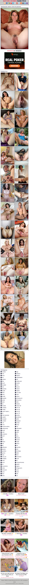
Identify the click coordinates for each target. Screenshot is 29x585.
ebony (3, 430)
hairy (3, 454)
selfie (17, 432)
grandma (4, 451)
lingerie (18, 375)
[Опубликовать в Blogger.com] (5, 3)
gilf (2, 445)
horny (3, 462)
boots (3, 402)
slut (17, 445)
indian (3, 468)
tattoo (17, 453)
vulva (17, 469)
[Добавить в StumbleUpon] (21, 3)
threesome (18, 456)
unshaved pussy (20, 462)
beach (3, 383)
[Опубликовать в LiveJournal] (15, 3)
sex (17, 434)
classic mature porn (6, 411)
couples (4, 417)
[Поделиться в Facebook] (7, 3)
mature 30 (18, 405)
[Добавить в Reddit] (19, 3)
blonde (3, 396)
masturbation (19, 377)
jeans (3, 471)
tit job (17, 458)
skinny (17, 443)
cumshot (4, 420)
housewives (5, 466)
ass (3, 377)
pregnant (18, 420)
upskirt (17, 464)
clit (2, 413)
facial (3, 436)
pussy (17, 424)
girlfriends (4, 447)
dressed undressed (6, 426)
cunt (3, 422)
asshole (4, 379)
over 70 (18, 413)
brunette (4, 405)
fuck (3, 443)
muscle (18, 386)
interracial (4, 469)
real (17, 426)
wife (17, 473)
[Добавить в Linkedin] (13, 3)
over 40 (18, 407)
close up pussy (5, 415)
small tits (18, 447)
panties (18, 415)
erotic (3, 432)
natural (17, 388)
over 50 (18, 409)
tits (17, 460)
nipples (18, 390)
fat (2, 437)
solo (17, 449)
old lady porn (19, 398)
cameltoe (4, 407)
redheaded (18, 428)
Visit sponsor (18, 50)
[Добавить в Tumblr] (23, 3)
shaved (18, 437)
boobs (3, 400)
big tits (3, 390)
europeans (4, 434)
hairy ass (4, 456)
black (3, 394)
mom (17, 385)
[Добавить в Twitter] (25, 3)
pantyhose (18, 417)
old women (18, 400)
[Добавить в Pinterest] (17, 3)
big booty (4, 388)
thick (17, 454)
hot (2, 464)
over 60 (18, 411)
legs (17, 371)
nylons (17, 396)
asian (3, 375)
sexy (17, 436)
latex (3, 473)
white (17, 471)
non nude (18, 392)
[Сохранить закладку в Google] (9, 3)
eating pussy (5, 428)
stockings (18, 451)
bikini (3, 392)
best (3, 386)
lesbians (18, 373)
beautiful (4, 385)
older (17, 402)
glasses (4, 449)
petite (17, 419)
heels (3, 460)
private (17, 422)
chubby (3, 409)
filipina (3, 441)
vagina (17, 466)
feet (3, 439)
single (17, 441)
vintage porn (19, 468)
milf (17, 379)
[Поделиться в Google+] (11, 3)
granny (3, 453)
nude (17, 394)
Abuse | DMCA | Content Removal (8, 580)
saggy (17, 430)
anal (3, 373)
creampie (4, 419)
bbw (3, 381)
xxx (17, 475)
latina (3, 475)
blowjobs (4, 398)
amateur (4, 371)
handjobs (4, 458)
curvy (3, 424)
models (18, 383)
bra (2, 403)
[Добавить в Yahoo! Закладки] (27, 3)
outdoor (18, 403)
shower (18, 439)
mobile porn (19, 381)
